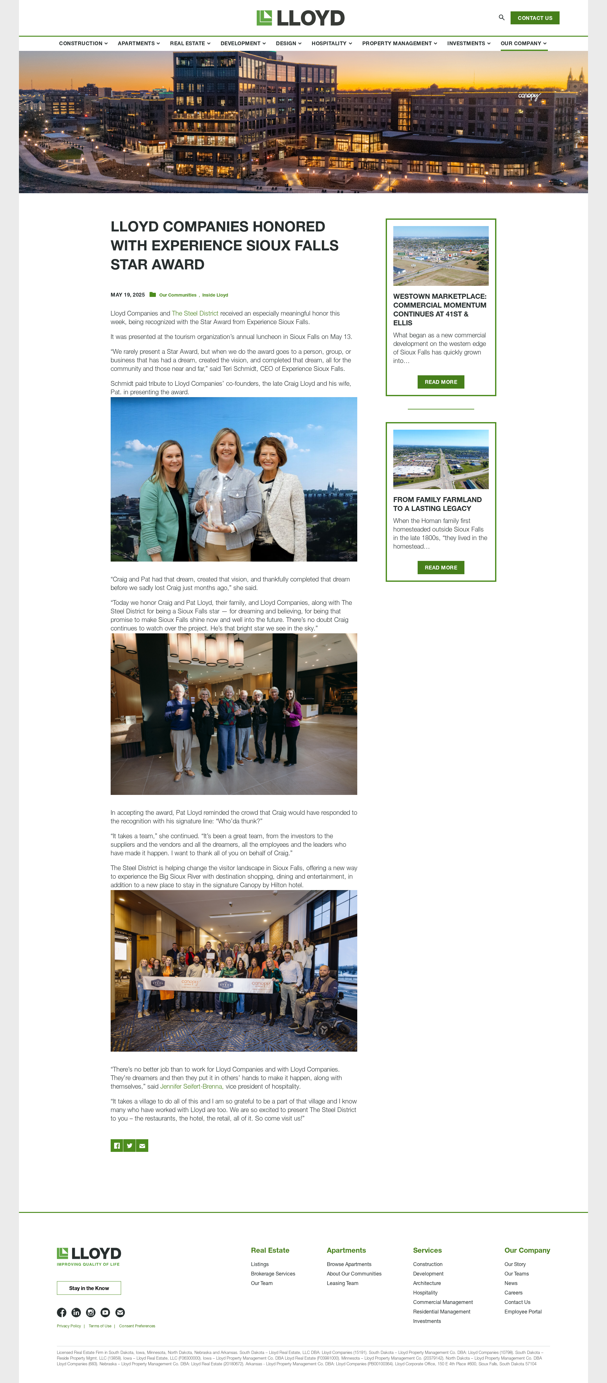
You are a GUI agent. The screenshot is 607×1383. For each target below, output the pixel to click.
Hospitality (329, 43)
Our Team (262, 1283)
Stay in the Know (89, 1288)
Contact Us (535, 18)
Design (286, 43)
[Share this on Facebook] (117, 1145)
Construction (80, 43)
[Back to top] (565, 1338)
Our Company (521, 43)
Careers (514, 1293)
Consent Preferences (137, 1326)
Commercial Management (443, 1302)
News (511, 1283)
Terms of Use (100, 1326)
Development (241, 43)
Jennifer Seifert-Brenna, (192, 1087)
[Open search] (502, 18)
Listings (260, 1264)
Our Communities (178, 295)
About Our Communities (354, 1274)
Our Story (515, 1264)
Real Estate (187, 43)
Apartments (136, 43)
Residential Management (441, 1312)
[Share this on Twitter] (129, 1145)
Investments (466, 43)
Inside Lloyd (215, 295)
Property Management (397, 43)
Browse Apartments (349, 1264)
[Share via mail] (142, 1145)
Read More (441, 382)
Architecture (427, 1283)
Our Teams (517, 1274)
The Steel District (195, 314)
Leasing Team (343, 1283)
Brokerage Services (273, 1274)
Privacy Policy (69, 1326)
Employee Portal (523, 1312)
